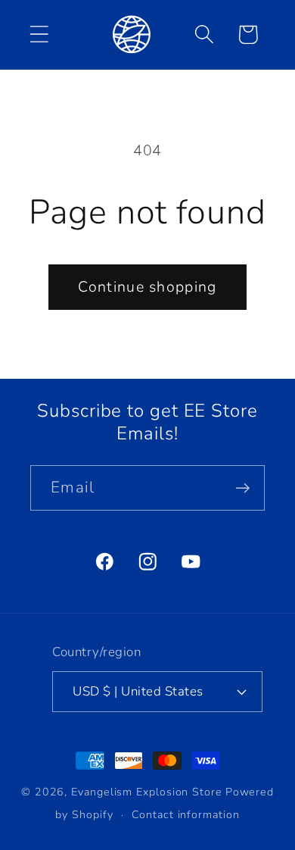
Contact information (185, 815)
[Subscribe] (242, 488)
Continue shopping (147, 287)
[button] (39, 34)
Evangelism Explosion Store (146, 792)
